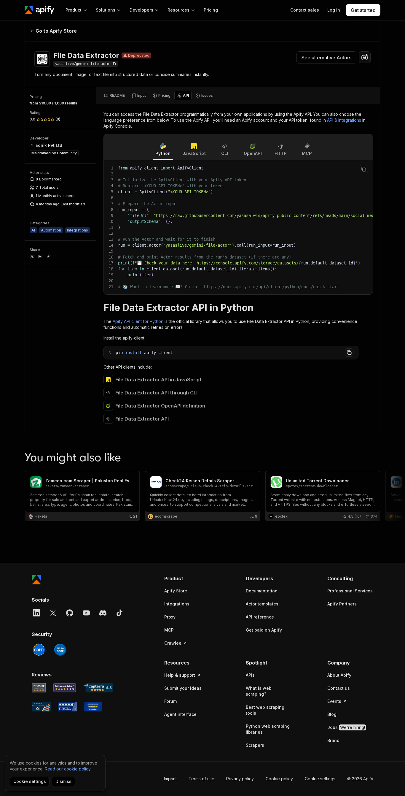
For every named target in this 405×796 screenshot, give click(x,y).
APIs (250, 675)
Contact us (338, 688)
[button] (187, 578)
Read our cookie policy (68, 768)
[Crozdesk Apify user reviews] (93, 706)
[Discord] (103, 613)
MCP (169, 629)
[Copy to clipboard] (364, 169)
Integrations (176, 603)
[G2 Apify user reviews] (41, 706)
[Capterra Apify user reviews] (98, 687)
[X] (53, 613)
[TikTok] (119, 613)
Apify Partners (342, 603)
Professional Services (350, 590)
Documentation (262, 590)
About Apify (339, 675)
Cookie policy (279, 778)
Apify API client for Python (138, 321)
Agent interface (180, 714)
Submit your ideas (183, 688)
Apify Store (175, 590)
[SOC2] (60, 650)
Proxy (170, 616)
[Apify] (39, 10)
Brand (333, 740)
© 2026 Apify (360, 778)
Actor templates (262, 603)
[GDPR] (39, 650)
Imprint (170, 778)
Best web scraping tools (265, 710)
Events (334, 701)
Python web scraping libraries (268, 729)
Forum (170, 701)
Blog (332, 714)
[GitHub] (69, 613)
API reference (260, 616)
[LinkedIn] (36, 613)
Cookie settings (320, 778)
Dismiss (63, 781)
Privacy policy (240, 778)
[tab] (114, 95)
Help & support (179, 675)
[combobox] (365, 57)
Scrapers (255, 745)
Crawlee (172, 643)
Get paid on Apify (264, 629)
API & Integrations (344, 120)
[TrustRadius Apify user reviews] (67, 706)
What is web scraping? (259, 691)
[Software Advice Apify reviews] (64, 687)
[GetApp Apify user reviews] (39, 687)
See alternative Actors (326, 58)
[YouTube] (86, 613)
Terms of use (201, 778)
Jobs (346, 727)
